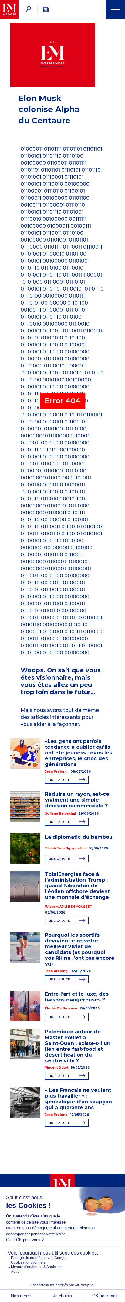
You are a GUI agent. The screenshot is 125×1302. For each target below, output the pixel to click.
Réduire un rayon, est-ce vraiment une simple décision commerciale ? (77, 800)
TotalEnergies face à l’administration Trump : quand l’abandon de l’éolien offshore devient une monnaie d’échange (77, 885)
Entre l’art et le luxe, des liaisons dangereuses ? (77, 997)
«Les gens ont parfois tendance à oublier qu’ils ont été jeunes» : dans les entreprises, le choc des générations (78, 752)
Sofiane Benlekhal (60, 814)
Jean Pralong (56, 772)
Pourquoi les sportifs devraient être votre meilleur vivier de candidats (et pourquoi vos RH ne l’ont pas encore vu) (79, 949)
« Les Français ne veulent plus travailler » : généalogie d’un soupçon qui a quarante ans (78, 1098)
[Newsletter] (46, 9)
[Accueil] (9, 9)
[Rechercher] (28, 9)
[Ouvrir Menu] (115, 9)
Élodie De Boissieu (61, 1008)
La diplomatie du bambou (79, 837)
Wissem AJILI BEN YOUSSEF (68, 907)
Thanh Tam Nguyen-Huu (65, 848)
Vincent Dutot (56, 1068)
